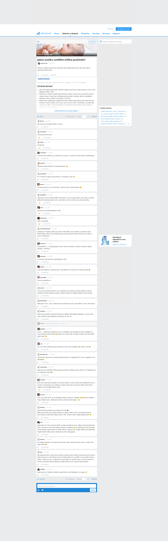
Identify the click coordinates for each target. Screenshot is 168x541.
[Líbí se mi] (39, 75)
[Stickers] (42, 490)
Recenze (106, 33)
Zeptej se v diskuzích (119, 244)
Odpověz (46, 75)
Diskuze (39, 54)
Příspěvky (85, 33)
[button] (66, 111)
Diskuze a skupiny (70, 33)
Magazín (116, 33)
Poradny (96, 33)
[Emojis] (38, 490)
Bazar (56, 33)
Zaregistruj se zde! (124, 29)
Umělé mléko (48, 54)
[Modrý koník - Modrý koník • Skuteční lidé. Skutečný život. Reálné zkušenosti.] (43, 34)
